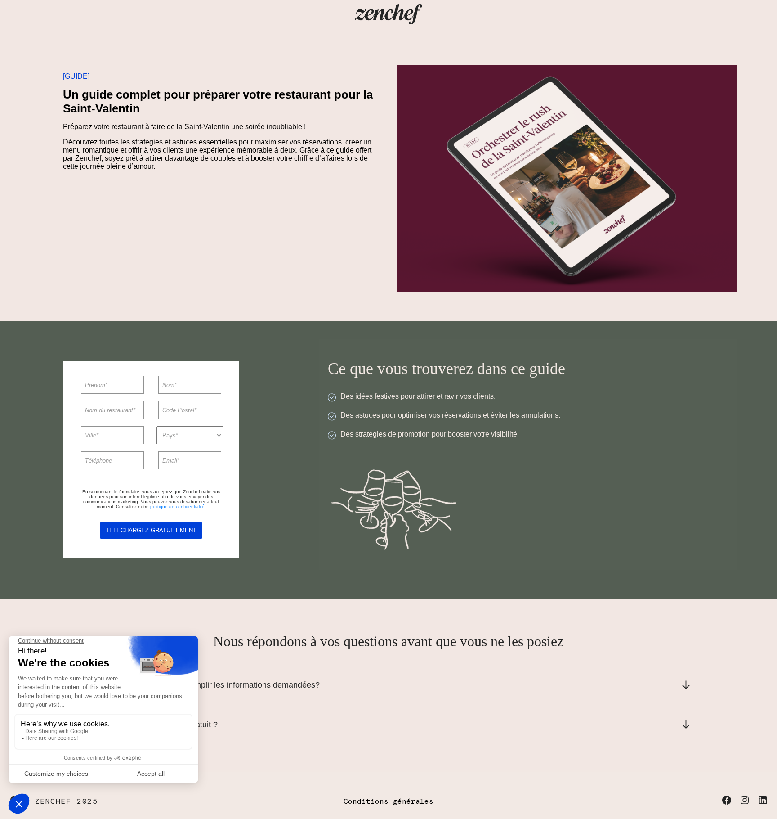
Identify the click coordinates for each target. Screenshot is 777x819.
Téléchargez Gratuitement (151, 530)
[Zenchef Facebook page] (728, 803)
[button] (388, 687)
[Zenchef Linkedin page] (761, 803)
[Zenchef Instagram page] (746, 803)
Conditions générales (388, 801)
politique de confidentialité (177, 506)
